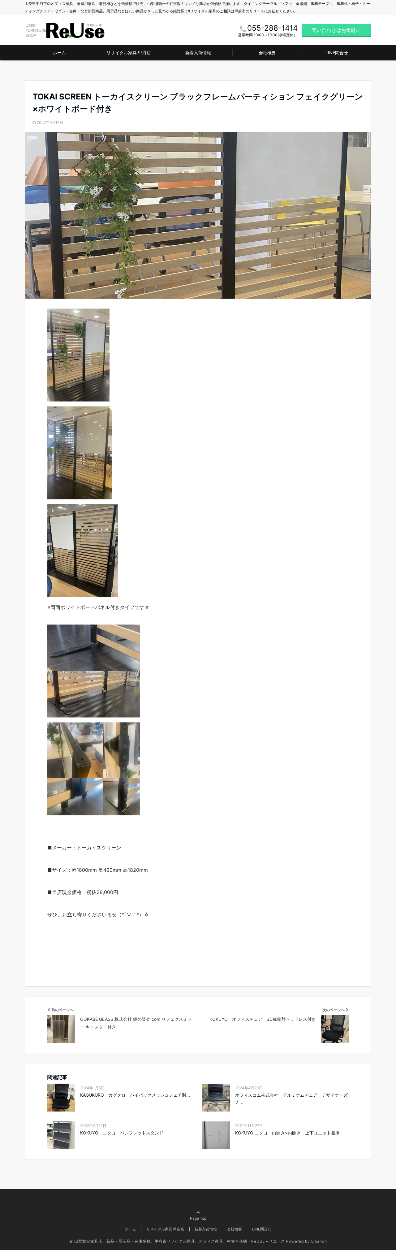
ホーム (59, 52)
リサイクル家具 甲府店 (128, 52)
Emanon (319, 1241)
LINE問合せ (336, 52)
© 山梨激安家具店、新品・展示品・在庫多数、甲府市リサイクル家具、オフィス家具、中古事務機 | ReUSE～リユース (177, 1241)
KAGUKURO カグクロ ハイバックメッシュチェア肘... (135, 1095)
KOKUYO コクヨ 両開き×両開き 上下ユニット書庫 (287, 1132)
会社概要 (267, 52)
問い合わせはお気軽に (336, 30)
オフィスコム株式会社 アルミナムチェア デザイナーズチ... (291, 1098)
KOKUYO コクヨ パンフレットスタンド (121, 1132)
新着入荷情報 (198, 52)
